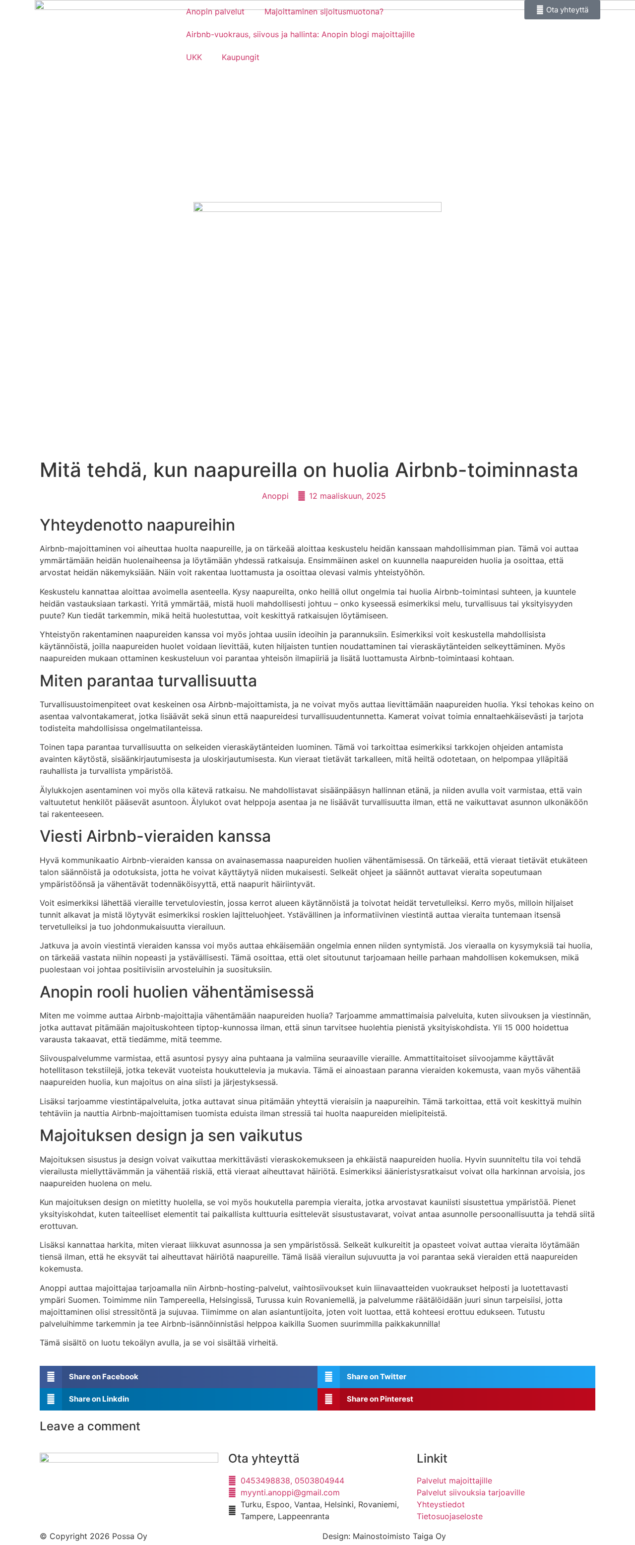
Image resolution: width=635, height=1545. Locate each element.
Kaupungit (240, 57)
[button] (179, 1377)
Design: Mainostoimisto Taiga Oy (384, 1536)
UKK (194, 57)
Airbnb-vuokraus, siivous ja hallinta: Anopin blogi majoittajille (300, 34)
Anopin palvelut (215, 11)
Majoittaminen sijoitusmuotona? (323, 11)
